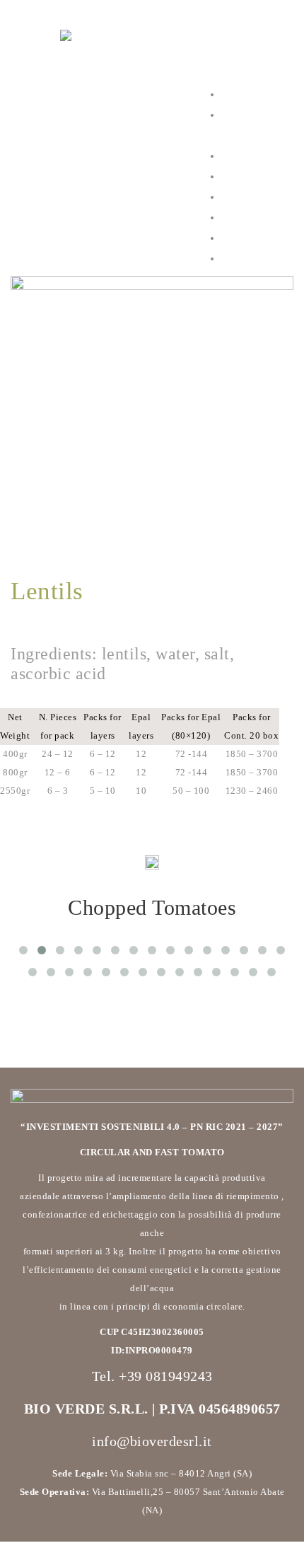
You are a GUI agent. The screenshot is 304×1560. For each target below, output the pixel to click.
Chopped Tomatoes (152, 908)
